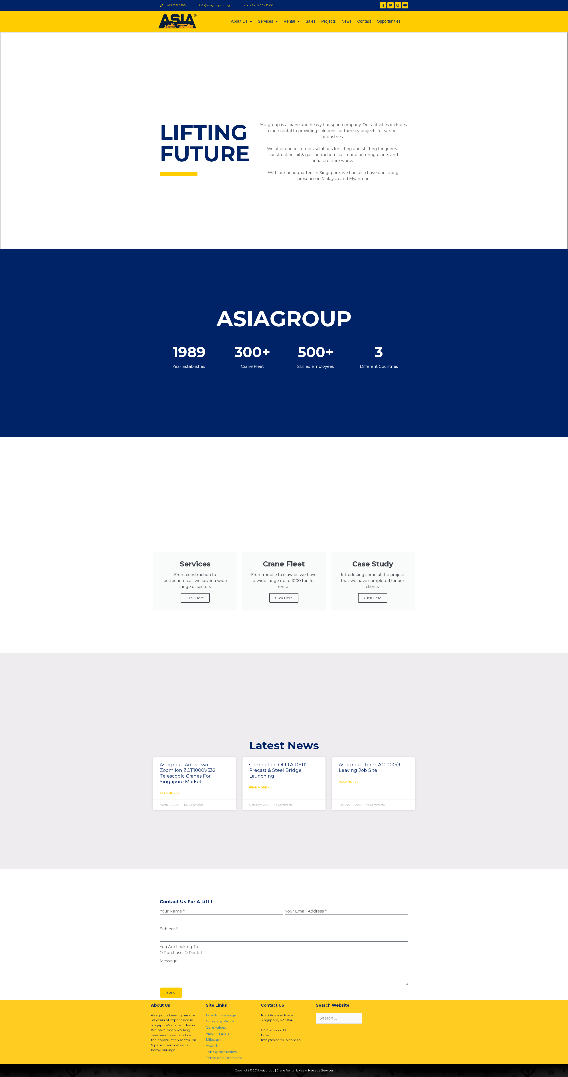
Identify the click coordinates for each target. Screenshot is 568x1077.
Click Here (195, 598)
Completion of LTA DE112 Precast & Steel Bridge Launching (278, 770)
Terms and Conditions (224, 1058)
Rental (289, 21)
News (346, 21)
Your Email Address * (306, 911)
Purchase (173, 952)
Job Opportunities (221, 1052)
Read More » (169, 793)
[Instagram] (398, 5)
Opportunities (388, 21)
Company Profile (220, 1021)
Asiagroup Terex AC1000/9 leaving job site (369, 767)
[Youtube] (405, 5)
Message (169, 960)
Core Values (216, 1027)
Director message (221, 1015)
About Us (239, 21)
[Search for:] (339, 1018)
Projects (328, 21)
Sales (311, 21)
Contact (364, 21)
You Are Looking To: (179, 946)
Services (265, 21)
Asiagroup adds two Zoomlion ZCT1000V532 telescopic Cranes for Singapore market (187, 773)
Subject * (169, 929)
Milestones (215, 1039)
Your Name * (172, 911)
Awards (212, 1045)
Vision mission (217, 1033)
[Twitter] (390, 5)
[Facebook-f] (383, 5)
